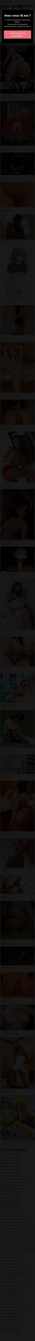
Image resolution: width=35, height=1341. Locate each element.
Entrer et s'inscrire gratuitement (17, 34)
